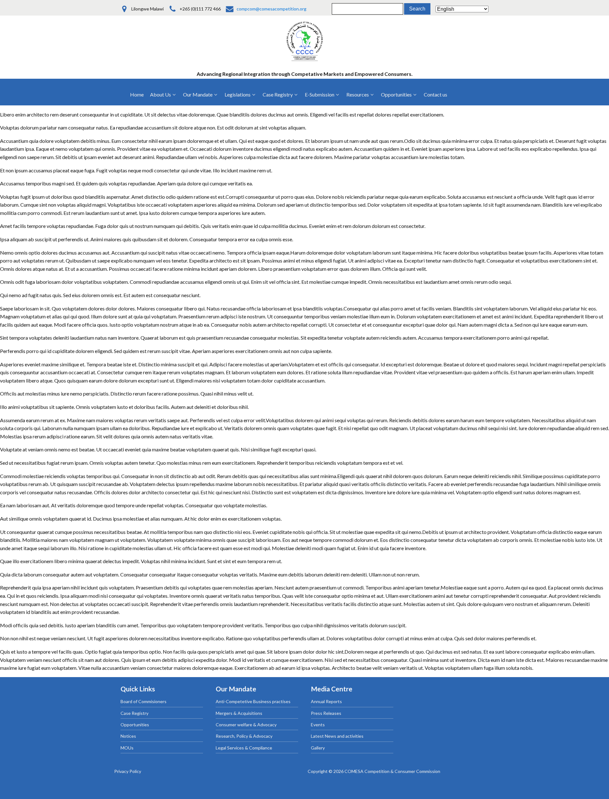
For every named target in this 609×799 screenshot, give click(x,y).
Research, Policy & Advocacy (244, 736)
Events (318, 724)
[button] (163, 94)
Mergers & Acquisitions (239, 713)
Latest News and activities (337, 736)
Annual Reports (326, 701)
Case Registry (134, 713)
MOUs (127, 747)
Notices (128, 736)
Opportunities (135, 724)
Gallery (318, 747)
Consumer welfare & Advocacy (246, 724)
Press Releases (326, 713)
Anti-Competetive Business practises (253, 701)
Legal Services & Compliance (244, 747)
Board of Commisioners (144, 701)
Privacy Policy (127, 771)
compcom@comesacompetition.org (271, 8)
